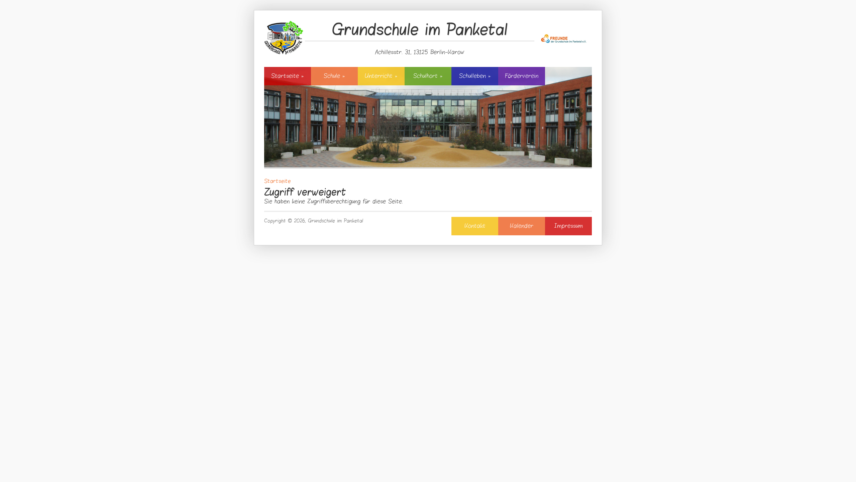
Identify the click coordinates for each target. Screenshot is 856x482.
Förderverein (521, 76)
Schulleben (475, 76)
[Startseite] (284, 37)
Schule (334, 76)
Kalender (521, 226)
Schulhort (427, 76)
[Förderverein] (564, 32)
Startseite (287, 76)
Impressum (568, 226)
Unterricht (381, 76)
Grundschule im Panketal (420, 30)
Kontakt (475, 226)
